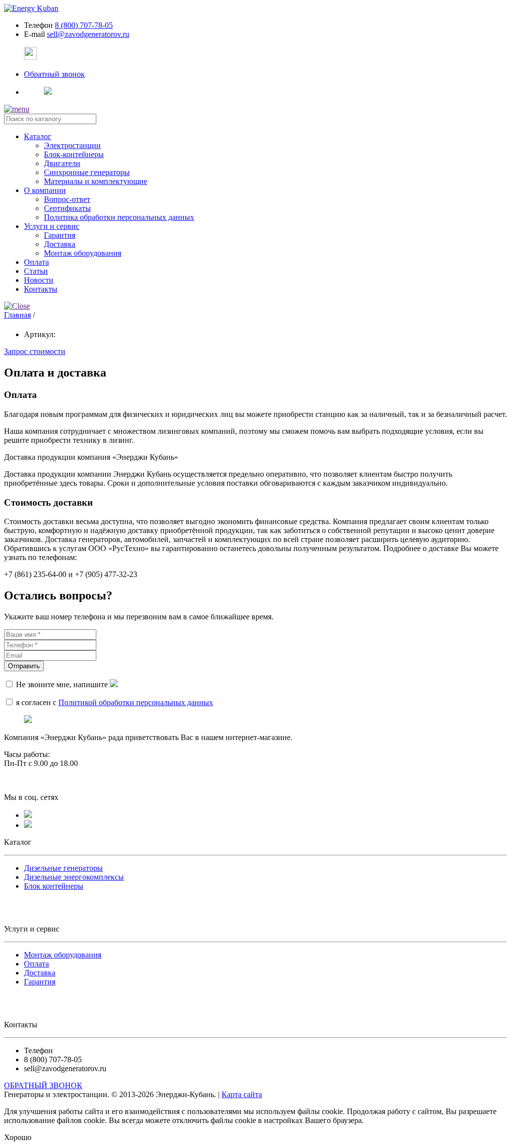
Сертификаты (67, 208)
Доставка (59, 244)
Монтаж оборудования (82, 253)
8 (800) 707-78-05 (84, 25)
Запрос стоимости (34, 351)
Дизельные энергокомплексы (74, 877)
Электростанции (72, 145)
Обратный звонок (54, 74)
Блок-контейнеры (74, 154)
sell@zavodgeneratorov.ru (88, 34)
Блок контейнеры (53, 886)
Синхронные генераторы (87, 172)
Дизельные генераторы (63, 868)
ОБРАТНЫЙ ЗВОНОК (43, 1085)
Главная (17, 315)
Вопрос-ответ (67, 199)
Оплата (36, 963)
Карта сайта (242, 1094)
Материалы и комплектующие (95, 181)
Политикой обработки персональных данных (135, 702)
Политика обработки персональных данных (119, 217)
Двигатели (62, 163)
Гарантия (59, 235)
